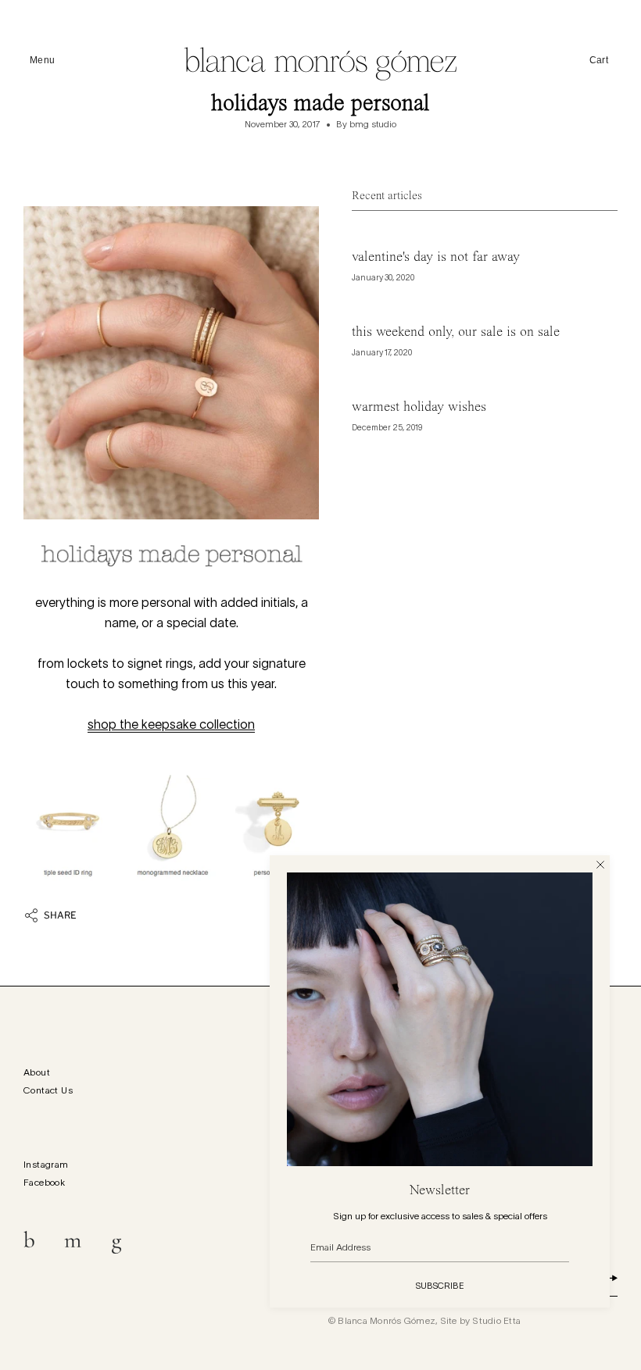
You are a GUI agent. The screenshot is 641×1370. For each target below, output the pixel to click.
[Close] (600, 864)
